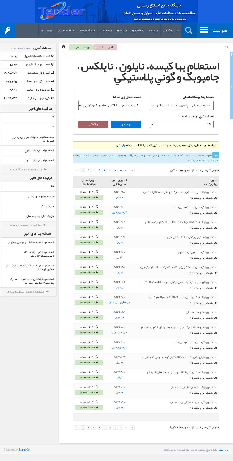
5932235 (119, 237)
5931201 (119, 297)
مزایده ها (121, 30)
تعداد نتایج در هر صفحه (197, 116)
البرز (119, 257)
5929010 (119, 387)
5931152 (119, 312)
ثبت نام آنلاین (171, 30)
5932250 (119, 192)
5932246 (119, 207)
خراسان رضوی (119, 212)
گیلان (119, 377)
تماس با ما (46, 30)
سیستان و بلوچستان (119, 302)
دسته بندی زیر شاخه (127, 96)
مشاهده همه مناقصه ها (26, 169)
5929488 (119, 372)
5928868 (119, 402)
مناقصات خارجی (66, 30)
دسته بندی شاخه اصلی (198, 96)
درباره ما (153, 30)
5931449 (119, 282)
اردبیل (119, 362)
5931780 (119, 252)
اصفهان (119, 197)
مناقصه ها (137, 30)
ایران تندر (223, 449)
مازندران (119, 317)
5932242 (119, 222)
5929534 (119, 357)
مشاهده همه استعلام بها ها (25, 291)
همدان (119, 392)
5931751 (119, 267)
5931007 (119, 327)
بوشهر (119, 287)
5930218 (119, 342)
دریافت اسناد (87, 30)
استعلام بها (106, 30)
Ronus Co (24, 449)
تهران (120, 227)
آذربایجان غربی (119, 332)
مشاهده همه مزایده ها (25, 225)
